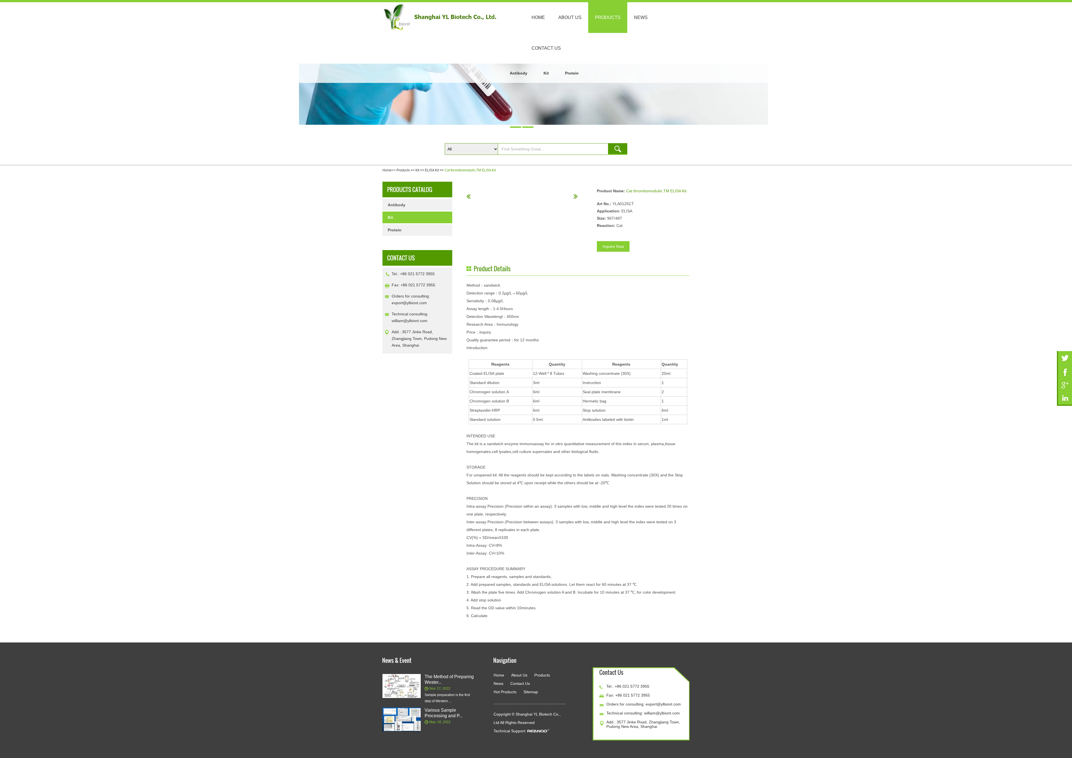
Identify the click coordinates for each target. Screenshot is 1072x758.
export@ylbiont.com (409, 303)
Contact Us (546, 48)
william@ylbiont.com (409, 320)
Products (608, 17)
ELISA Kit (432, 170)
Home (538, 17)
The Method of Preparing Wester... (449, 679)
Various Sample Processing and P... (444, 713)
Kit (546, 73)
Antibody (518, 73)
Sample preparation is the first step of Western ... (447, 698)
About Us (570, 17)
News (641, 17)
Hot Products (505, 692)
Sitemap (530, 692)
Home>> (389, 170)
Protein (572, 73)
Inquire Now (613, 246)
